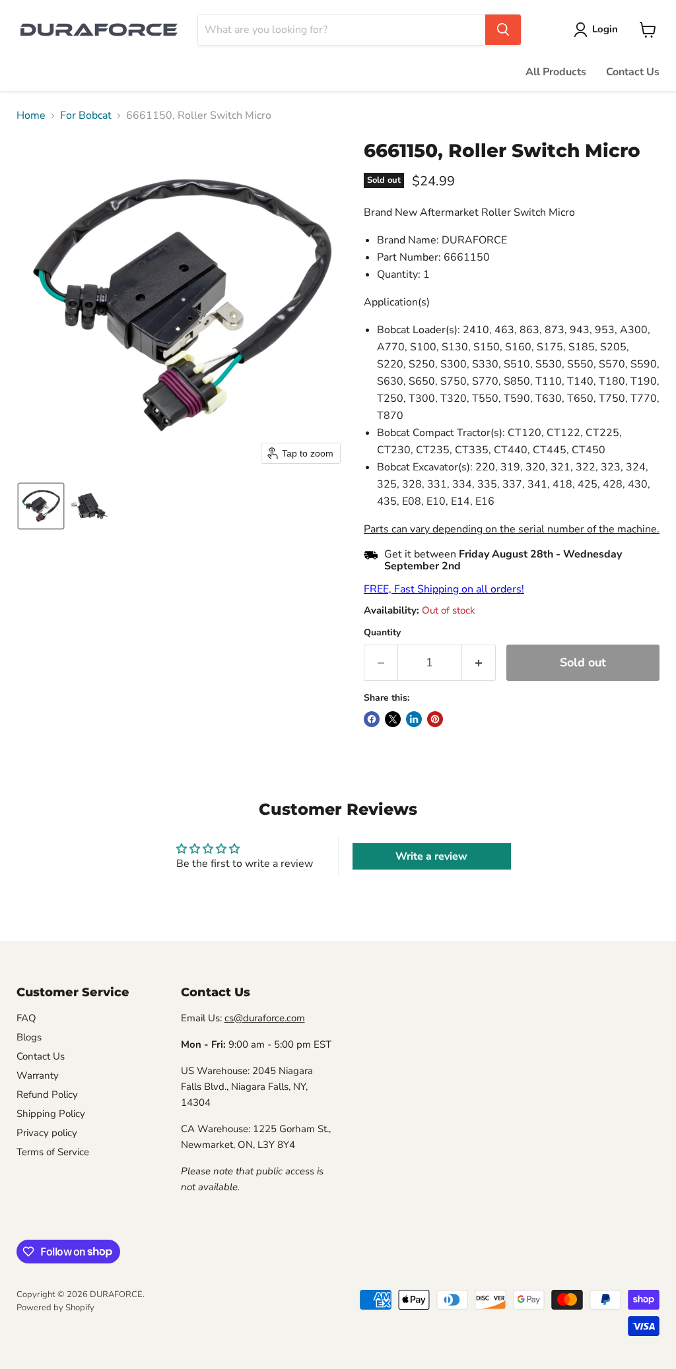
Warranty (38, 1075)
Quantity (382, 632)
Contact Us (632, 72)
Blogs (29, 1037)
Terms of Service (53, 1152)
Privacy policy (47, 1132)
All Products (555, 72)
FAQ (26, 1018)
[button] (598, 30)
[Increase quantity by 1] (479, 663)
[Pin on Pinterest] (435, 719)
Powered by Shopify (55, 1308)
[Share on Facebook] (372, 719)
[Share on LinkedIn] (414, 719)
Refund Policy (47, 1094)
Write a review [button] (431, 856)
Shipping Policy (51, 1113)
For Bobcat (86, 115)
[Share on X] (393, 719)
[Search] (503, 30)
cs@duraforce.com (264, 1018)
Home (31, 115)
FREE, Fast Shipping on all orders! (444, 589)
